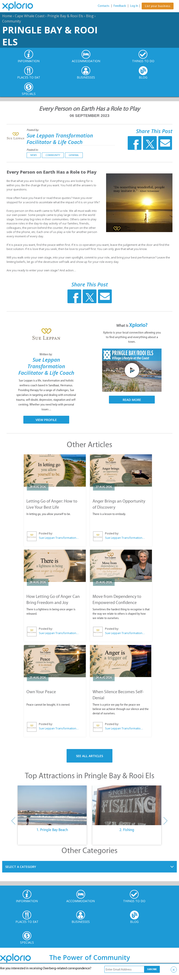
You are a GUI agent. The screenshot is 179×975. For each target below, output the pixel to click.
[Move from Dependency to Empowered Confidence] (121, 566)
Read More (132, 399)
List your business (157, 6)
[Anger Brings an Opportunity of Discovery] (121, 470)
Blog (90, 16)
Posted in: (32, 149)
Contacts (103, 6)
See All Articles (89, 756)
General (74, 155)
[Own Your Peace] (55, 661)
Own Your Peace (41, 691)
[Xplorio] (21, 6)
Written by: (46, 354)
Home (7, 16)
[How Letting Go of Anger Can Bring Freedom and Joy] (55, 566)
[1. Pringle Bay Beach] (52, 805)
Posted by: (33, 130)
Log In (134, 6)
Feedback (120, 6)
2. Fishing (126, 830)
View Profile (46, 419)
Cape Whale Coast (30, 16)
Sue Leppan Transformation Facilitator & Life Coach (60, 138)
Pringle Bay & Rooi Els (65, 16)
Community (11, 21)
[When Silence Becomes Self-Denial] (120, 661)
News (33, 155)
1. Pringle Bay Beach (52, 830)
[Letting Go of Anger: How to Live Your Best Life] (55, 470)
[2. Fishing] (126, 805)
